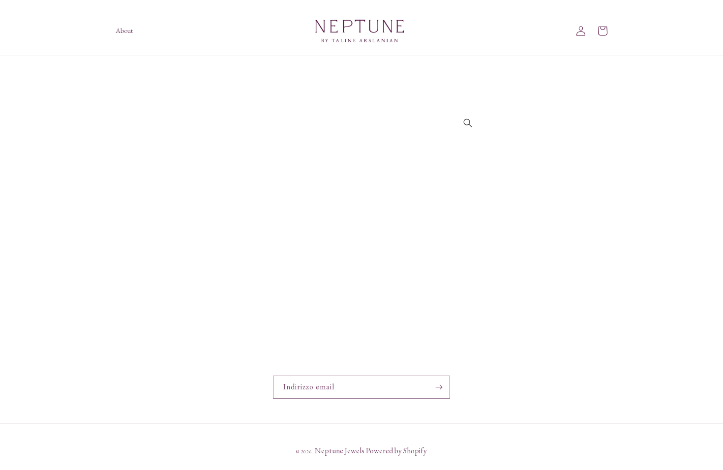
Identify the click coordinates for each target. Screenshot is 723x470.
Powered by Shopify (396, 450)
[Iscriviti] (439, 387)
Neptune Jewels (339, 450)
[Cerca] (468, 123)
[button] (602, 31)
